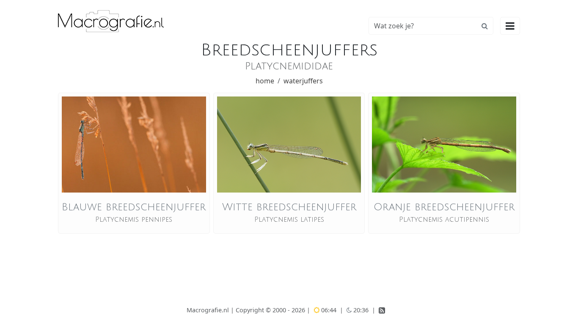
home (265, 80)
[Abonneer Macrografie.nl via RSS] (382, 311)
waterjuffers (303, 80)
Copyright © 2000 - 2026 (271, 310)
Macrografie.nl (208, 310)
